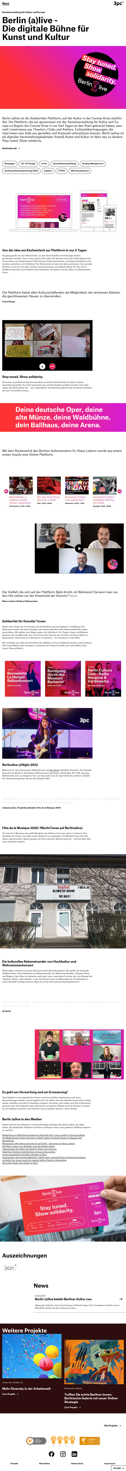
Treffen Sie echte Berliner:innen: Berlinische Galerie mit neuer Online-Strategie (91, 1398)
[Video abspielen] (79, 548)
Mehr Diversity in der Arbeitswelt (26, 1388)
